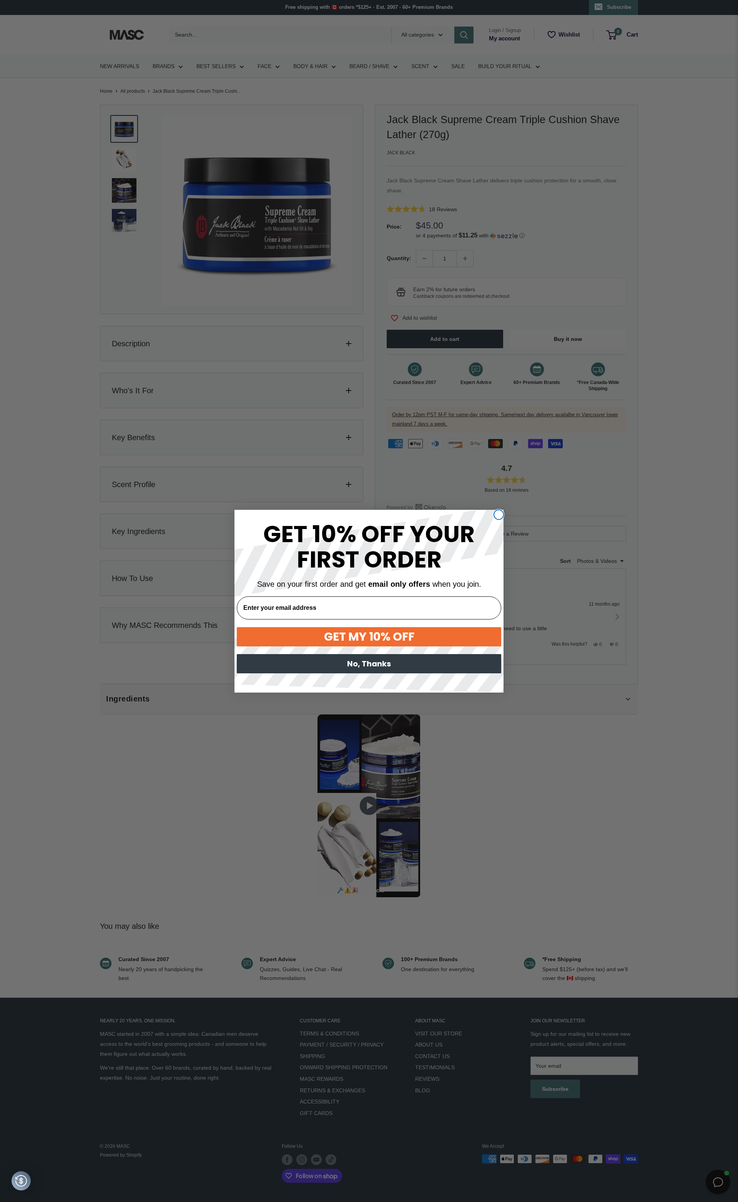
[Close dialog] (499, 514)
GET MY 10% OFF (369, 636)
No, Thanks (369, 663)
